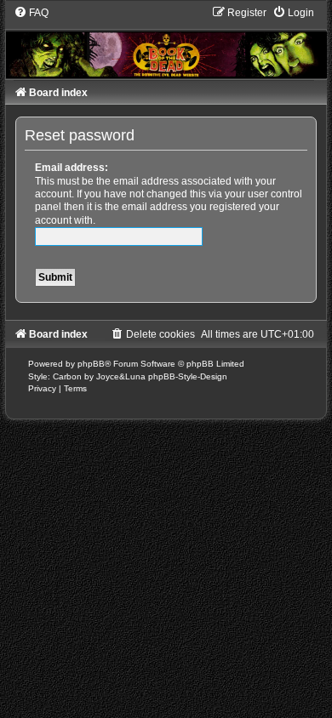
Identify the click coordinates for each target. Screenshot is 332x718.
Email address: (71, 168)
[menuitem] (31, 13)
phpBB (91, 363)
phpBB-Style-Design (187, 376)
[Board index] (166, 41)
